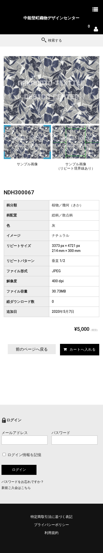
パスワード (61, 433)
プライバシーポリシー (51, 525)
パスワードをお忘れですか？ (23, 482)
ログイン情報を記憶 (23, 455)
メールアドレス (15, 433)
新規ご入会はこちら (16, 488)
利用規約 (51, 533)
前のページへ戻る (32, 349)
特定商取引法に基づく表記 (51, 517)
